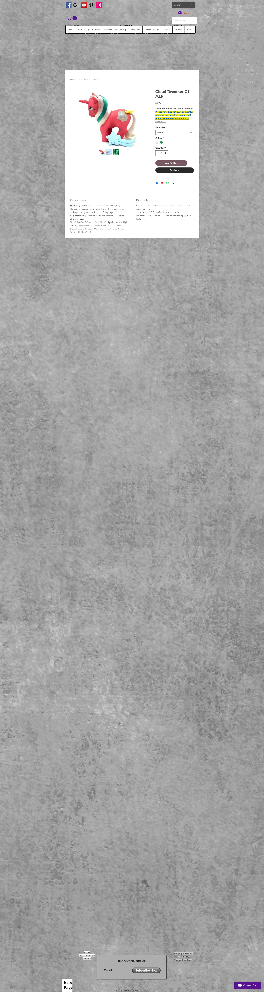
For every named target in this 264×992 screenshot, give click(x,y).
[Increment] (166, 153)
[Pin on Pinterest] (162, 183)
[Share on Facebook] (157, 183)
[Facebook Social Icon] (69, 5)
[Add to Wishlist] (191, 163)
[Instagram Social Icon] (99, 5)
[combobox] (174, 132)
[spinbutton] (162, 153)
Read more (160, 122)
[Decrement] (158, 153)
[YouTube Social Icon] (84, 5)
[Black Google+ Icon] (76, 5)
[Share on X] (172, 183)
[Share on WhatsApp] (167, 183)
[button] (72, 18)
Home (72, 79)
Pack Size (161, 127)
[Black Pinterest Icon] (91, 5)
